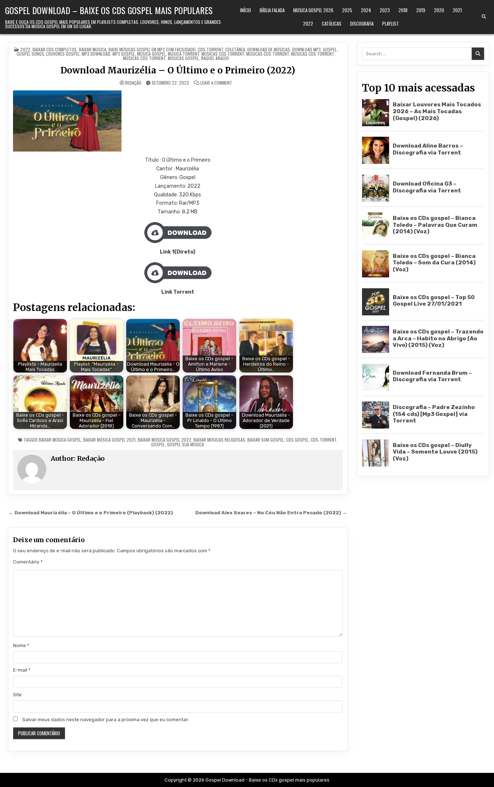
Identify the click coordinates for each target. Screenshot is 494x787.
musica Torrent (183, 54)
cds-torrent (323, 440)
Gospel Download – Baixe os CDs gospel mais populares (109, 10)
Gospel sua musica (185, 444)
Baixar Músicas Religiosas (219, 440)
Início (245, 10)
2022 (308, 23)
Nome (21, 645)
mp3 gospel (123, 54)
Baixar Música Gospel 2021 (109, 440)
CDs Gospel (297, 440)
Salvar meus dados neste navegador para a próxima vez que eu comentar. (105, 719)
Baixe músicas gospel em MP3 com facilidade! (152, 49)
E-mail (21, 670)
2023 (385, 10)
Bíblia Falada (272, 10)
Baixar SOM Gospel (265, 440)
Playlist (390, 23)
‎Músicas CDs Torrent (222, 54)
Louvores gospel (63, 54)
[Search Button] (484, 16)
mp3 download (96, 54)
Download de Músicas (268, 49)
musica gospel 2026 (313, 10)
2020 (439, 10)
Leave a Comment (216, 83)
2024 (366, 10)
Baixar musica (92, 49)
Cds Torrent (210, 49)
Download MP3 (306, 49)
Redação (133, 83)
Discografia (362, 23)
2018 (403, 10)
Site (17, 694)
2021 (457, 10)
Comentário (28, 562)
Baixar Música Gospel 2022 (164, 440)
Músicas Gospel (183, 58)
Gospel (330, 49)
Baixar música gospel (60, 440)
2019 (420, 10)
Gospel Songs (30, 54)
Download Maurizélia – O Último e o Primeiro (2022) (177, 70)
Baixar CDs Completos (55, 49)
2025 (347, 10)
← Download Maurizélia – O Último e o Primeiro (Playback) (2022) (90, 512)
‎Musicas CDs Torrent (267, 54)
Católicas (331, 23)
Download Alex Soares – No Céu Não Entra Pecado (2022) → (271, 512)
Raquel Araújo (215, 58)
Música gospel (151, 54)
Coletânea (235, 49)
